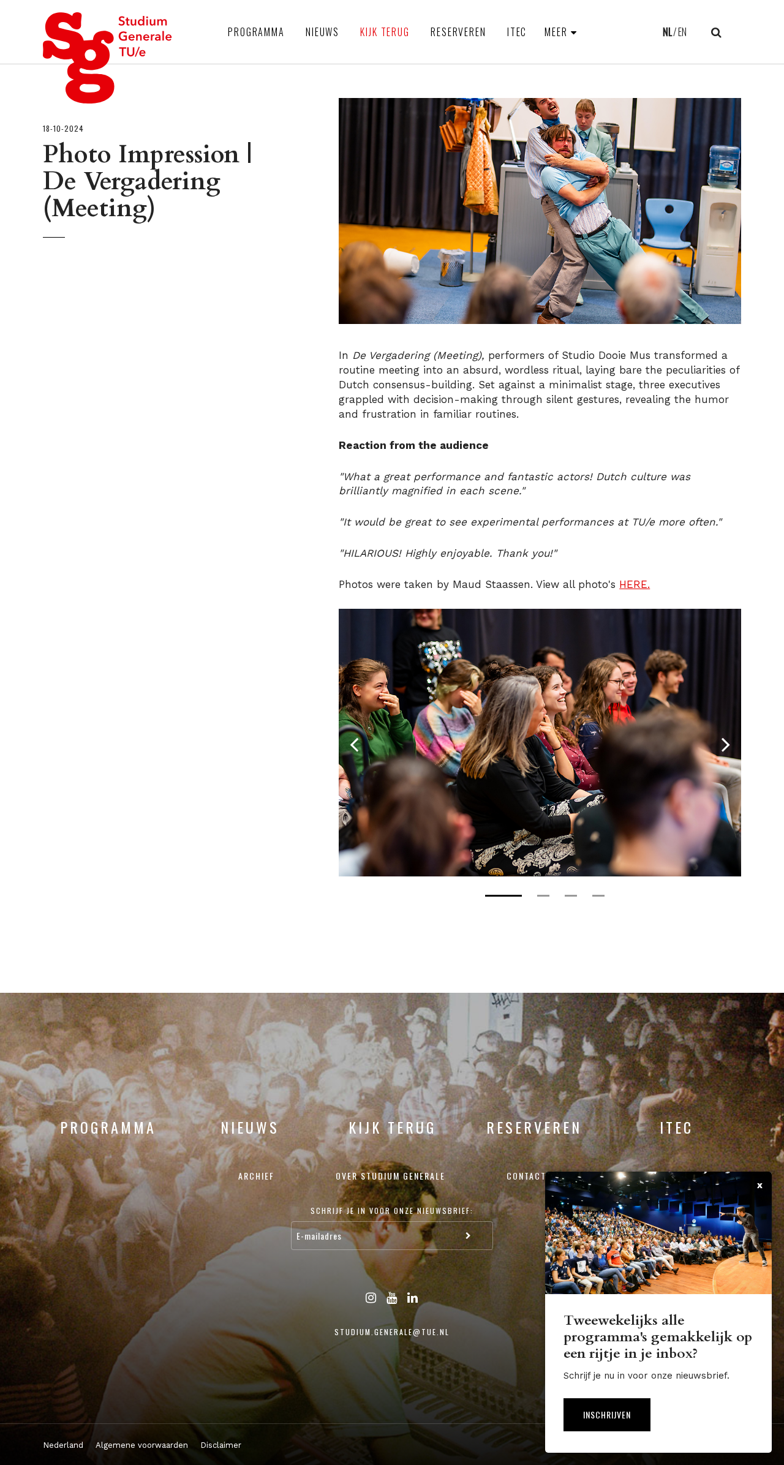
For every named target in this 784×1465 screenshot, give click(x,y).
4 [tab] (598, 896)
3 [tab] (571, 896)
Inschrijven (607, 1414)
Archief (256, 1175)
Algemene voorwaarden (142, 1445)
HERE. (634, 584)
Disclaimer (220, 1445)
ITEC (517, 31)
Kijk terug (385, 31)
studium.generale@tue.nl (392, 1332)
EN (682, 31)
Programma (256, 31)
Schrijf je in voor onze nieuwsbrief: (392, 1210)
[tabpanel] (540, 742)
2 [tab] (543, 896)
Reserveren (458, 31)
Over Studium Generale (390, 1175)
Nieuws (322, 31)
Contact (526, 1175)
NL (667, 31)
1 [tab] (503, 896)
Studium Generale (108, 58)
